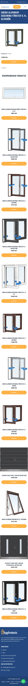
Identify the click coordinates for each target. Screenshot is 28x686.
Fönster (9, 53)
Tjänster (4, 650)
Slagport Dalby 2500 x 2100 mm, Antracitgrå (14, 475)
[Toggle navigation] (25, 6)
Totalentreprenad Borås (8, 661)
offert (17, 6)
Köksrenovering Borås (8, 658)
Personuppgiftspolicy (20, 681)
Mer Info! (14, 62)
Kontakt (8, 681)
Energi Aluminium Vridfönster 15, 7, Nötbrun (14, 519)
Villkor (12, 681)
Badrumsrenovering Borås (9, 655)
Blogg (3, 681)
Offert (3, 653)
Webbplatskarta (14, 683)
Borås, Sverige (5, 2)
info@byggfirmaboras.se (21, 2)
